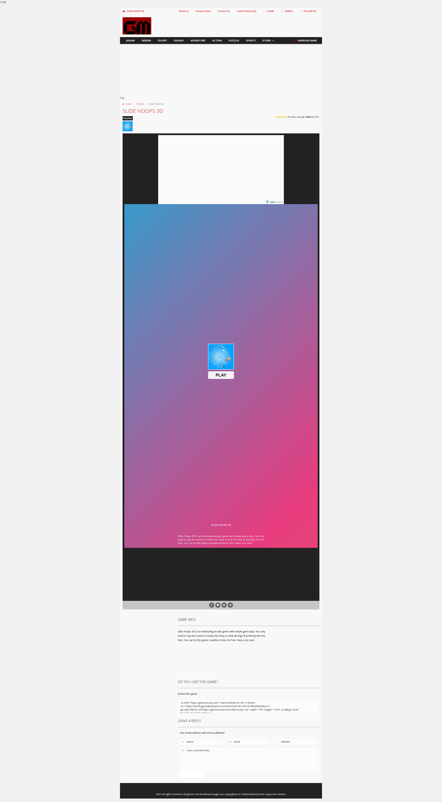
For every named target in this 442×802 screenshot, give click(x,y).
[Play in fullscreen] (224, 605)
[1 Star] (277, 117)
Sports (251, 40)
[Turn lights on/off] (211, 605)
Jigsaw (130, 40)
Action (217, 40)
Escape (162, 40)
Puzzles (234, 40)
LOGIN (270, 11)
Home (128, 104)
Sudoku (179, 40)
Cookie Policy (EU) (246, 11)
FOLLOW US (310, 11)
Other (266, 40)
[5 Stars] (286, 117)
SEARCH (289, 11)
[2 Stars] (279, 117)
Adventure (198, 40)
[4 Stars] (284, 117)
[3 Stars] (282, 117)
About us (184, 11)
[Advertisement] (221, 70)
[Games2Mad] (137, 25)
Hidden (146, 40)
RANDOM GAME (307, 40)
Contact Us (224, 11)
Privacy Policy (203, 11)
